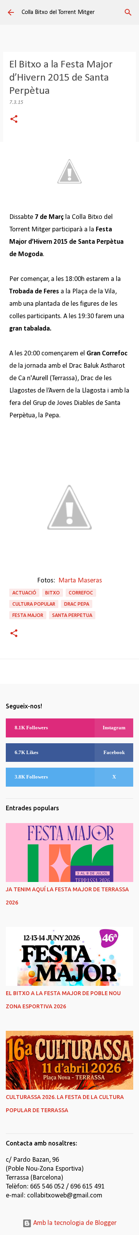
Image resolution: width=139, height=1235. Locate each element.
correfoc (81, 592)
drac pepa (76, 603)
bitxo (52, 592)
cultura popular (33, 603)
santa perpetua (72, 615)
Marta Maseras (80, 580)
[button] (14, 120)
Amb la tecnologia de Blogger (74, 1223)
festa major (27, 615)
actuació (24, 592)
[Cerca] (128, 12)
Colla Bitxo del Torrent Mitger (58, 12)
